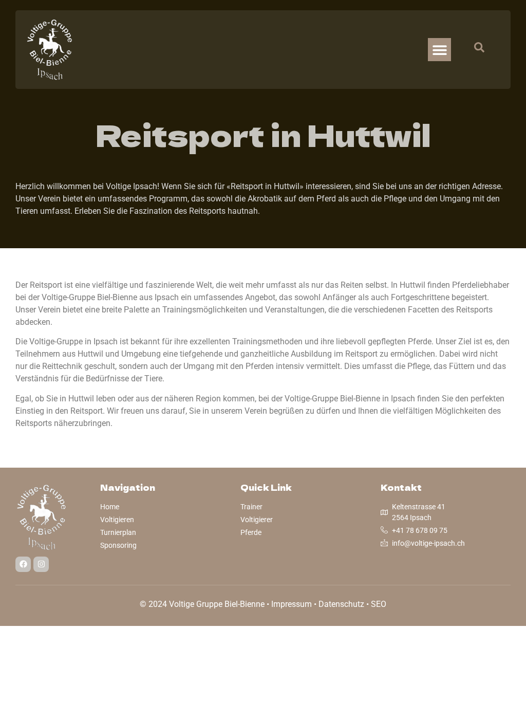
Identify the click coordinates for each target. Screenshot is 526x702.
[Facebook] (23, 564)
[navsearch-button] (474, 50)
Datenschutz (341, 604)
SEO (378, 604)
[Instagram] (41, 564)
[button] (439, 49)
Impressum (291, 604)
